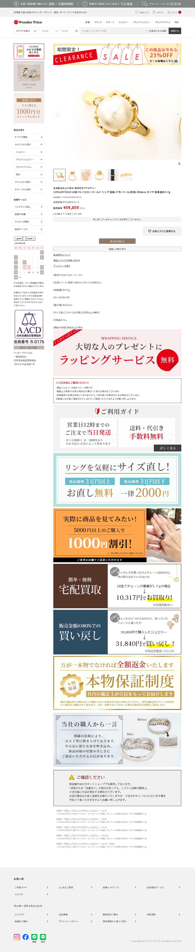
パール (104, 827)
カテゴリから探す (23, 144)
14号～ (112, 843)
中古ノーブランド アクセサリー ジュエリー (81, 810)
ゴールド (105, 835)
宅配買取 (151, 914)
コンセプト (20, 914)
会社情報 (63, 914)
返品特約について (62, 254)
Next (177, 116)
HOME (59, 810)
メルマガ (19, 894)
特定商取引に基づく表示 (115, 921)
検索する (175, 30)
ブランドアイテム (162, 22)
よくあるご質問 (66, 887)
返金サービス (21, 229)
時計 (177, 22)
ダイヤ (104, 818)
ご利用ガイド (21, 887)
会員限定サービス (155, 887)
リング (104, 810)
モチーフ (110, 22)
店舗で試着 (20, 214)
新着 (87, 22)
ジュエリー (124, 22)
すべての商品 (21, 136)
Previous (57, 116)
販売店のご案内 (110, 914)
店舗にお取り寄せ (117, 248)
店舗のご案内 (21, 921)
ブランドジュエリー (142, 22)
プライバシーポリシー (69, 921)
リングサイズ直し (23, 206)
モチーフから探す (23, 189)
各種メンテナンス (111, 887)
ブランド (98, 22)
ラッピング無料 (22, 221)
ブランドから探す (23, 181)
